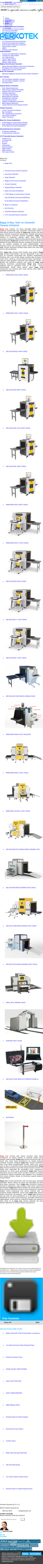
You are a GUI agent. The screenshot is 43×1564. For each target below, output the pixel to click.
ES (35, 1)
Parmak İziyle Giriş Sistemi (14, 1429)
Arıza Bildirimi (17, 2)
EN (31, 1)
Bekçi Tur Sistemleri (11, 205)
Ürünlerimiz (8, 26)
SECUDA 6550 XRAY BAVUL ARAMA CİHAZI (20, 696)
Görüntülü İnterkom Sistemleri (14, 211)
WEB (24, 1)
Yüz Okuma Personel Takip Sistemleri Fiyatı (20, 1345)
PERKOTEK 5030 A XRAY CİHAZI (17, 275)
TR (29, 1)
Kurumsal (8, 28)
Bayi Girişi (39, 1)
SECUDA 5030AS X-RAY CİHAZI (16, 351)
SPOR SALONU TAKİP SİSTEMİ (16, 1369)
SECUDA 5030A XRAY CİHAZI (16, 390)
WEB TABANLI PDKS (13, 1405)
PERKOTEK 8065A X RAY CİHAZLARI (18, 734)
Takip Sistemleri (10, 177)
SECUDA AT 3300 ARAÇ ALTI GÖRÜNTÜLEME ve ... (23, 1079)
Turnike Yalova (11, 1441)
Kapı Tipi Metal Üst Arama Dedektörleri (17, 197)
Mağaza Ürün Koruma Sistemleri (15, 181)
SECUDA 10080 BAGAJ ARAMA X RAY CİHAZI (21, 926)
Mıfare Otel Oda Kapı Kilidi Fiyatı (16, 1453)
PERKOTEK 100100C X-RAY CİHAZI (18, 811)
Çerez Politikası (35, 1554)
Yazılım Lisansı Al (5, 2)
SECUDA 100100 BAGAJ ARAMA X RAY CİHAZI (21, 964)
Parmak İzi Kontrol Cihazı (14, 1357)
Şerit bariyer (10, 1117)
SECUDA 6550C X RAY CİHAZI (16, 658)
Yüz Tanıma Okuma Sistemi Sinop (17, 1477)
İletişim (7, 18)
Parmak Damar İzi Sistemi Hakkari (17, 1417)
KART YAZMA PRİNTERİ (14, 1393)
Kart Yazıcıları (9, 208)
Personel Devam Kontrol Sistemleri (16, 171)
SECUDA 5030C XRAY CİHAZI (16, 466)
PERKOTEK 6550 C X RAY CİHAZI (17, 543)
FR (33, 1)
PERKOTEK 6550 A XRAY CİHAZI (17, 505)
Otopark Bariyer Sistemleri (13, 187)
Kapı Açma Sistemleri (12, 174)
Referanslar (8, 25)
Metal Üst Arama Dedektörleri (14, 191)
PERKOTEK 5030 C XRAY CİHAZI (17, 313)
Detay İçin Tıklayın (9, 1538)
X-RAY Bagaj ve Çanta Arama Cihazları (17, 194)
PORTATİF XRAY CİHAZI (14, 1041)
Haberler (8, 21)
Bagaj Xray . (9, 163)
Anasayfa (3, 160)
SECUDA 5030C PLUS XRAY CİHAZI (18, 428)
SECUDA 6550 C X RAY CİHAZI (16, 619)
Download (8, 20)
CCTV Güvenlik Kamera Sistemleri (16, 215)
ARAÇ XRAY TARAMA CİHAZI (15, 1002)
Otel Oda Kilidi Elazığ (13, 1465)
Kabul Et (25, 1554)
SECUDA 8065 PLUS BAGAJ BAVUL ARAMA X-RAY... (23, 849)
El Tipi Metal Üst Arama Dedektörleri (16, 201)
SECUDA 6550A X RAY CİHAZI (16, 581)
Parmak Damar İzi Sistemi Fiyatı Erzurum (19, 1489)
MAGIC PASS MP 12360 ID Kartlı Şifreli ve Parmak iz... (23, 1333)
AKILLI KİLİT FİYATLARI (13, 1381)
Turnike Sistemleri (10, 184)
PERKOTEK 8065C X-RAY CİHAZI (17, 773)
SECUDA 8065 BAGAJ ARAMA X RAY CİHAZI (20, 888)
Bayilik (7, 23)
